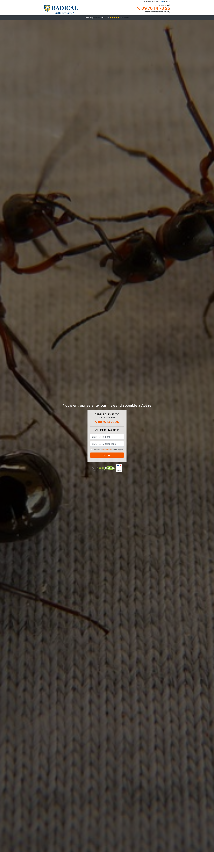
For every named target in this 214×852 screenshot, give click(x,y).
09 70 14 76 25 (155, 8)
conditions (107, 449)
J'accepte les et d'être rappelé (108, 449)
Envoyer (107, 455)
